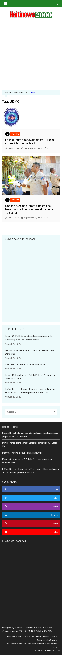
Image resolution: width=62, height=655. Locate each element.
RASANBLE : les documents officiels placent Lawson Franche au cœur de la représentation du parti (30, 391)
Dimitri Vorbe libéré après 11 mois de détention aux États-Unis (29, 352)
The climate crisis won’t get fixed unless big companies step (31, 645)
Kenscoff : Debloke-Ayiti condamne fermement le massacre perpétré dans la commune (28, 338)
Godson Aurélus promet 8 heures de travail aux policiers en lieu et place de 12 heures (29, 209)
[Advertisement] (31, 54)
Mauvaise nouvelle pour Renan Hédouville (25, 364)
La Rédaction (13, 148)
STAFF (38, 650)
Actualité (15, 134)
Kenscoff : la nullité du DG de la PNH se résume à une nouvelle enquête (30, 377)
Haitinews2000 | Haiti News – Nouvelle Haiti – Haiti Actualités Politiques (32, 638)
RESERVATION (52, 650)
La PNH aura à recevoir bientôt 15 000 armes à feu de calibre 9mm (29, 141)
